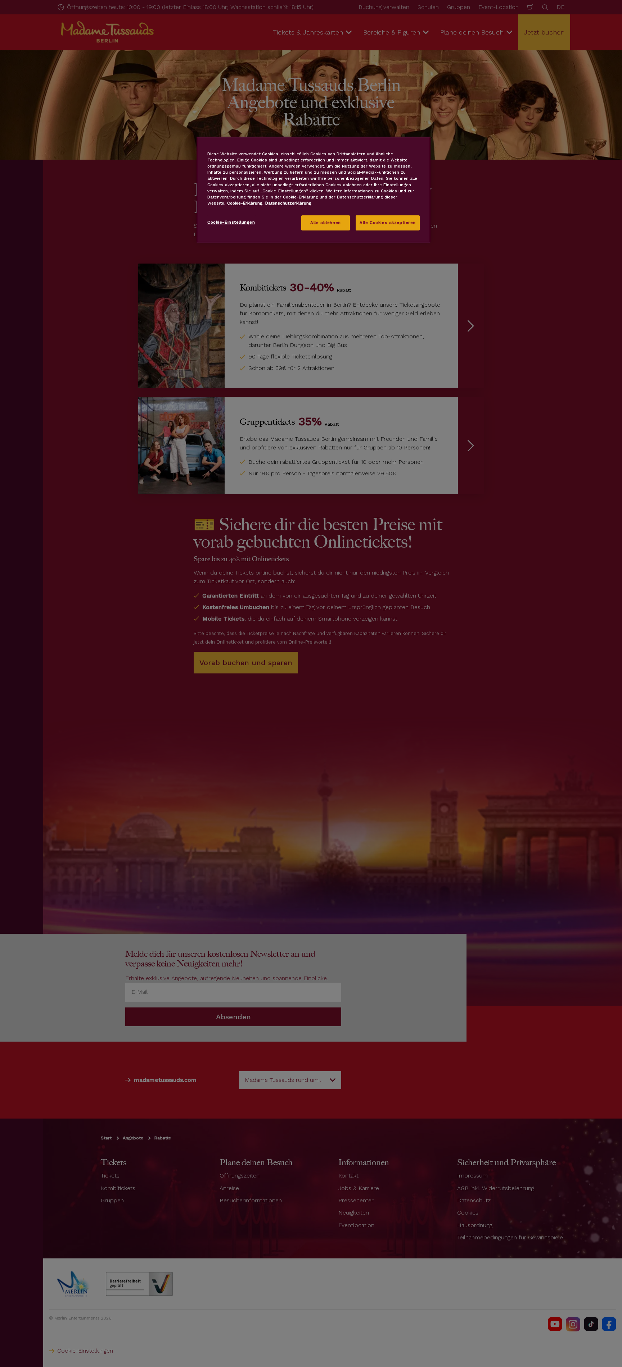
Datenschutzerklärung (288, 203)
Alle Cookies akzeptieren (388, 222)
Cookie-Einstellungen (231, 222)
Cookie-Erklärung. (245, 203)
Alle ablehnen (325, 222)
